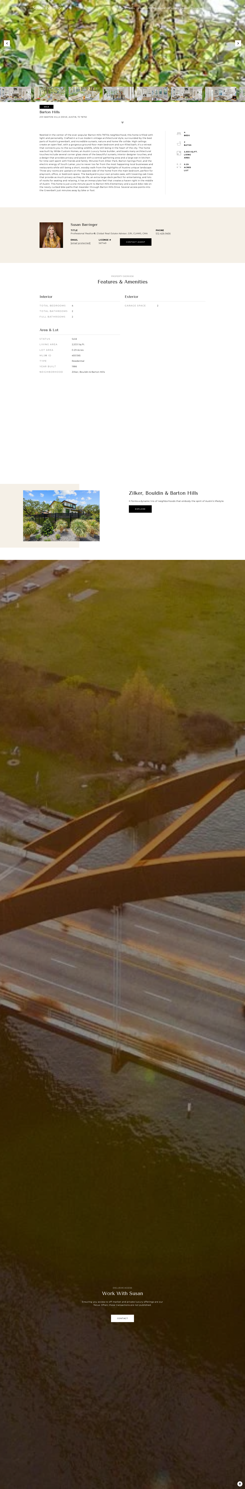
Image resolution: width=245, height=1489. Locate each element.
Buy (124, 8)
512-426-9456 (163, 233)
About (186, 8)
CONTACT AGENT (135, 242)
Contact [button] (122, 1318)
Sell (132, 8)
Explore (140, 509)
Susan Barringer (84, 224)
